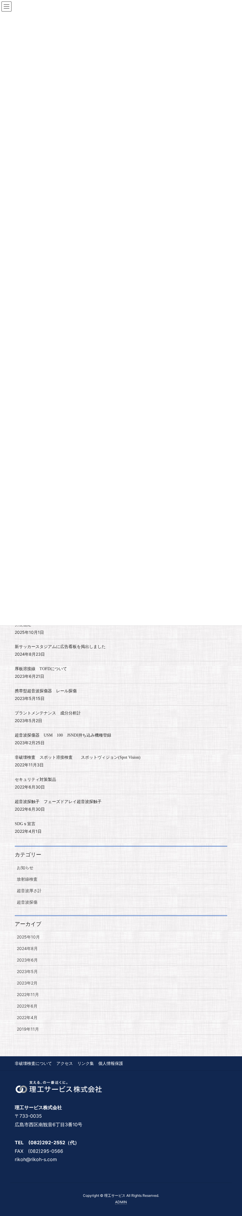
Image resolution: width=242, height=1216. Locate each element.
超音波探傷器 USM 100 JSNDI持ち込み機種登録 (63, 735)
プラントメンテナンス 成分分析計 (48, 713)
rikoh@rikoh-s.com (36, 1159)
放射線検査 (27, 879)
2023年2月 (27, 982)
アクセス (64, 1063)
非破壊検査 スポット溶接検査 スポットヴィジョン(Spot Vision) (77, 757)
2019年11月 (28, 1028)
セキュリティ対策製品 (35, 779)
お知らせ (25, 867)
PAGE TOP (230, 1173)
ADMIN (121, 1202)
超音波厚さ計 (29, 890)
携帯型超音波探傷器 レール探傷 (46, 691)
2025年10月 (28, 936)
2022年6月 (27, 1005)
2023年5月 (27, 971)
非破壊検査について (33, 1063)
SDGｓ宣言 (25, 824)
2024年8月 (27, 948)
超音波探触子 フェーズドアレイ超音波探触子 (58, 801)
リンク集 (85, 1063)
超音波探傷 (27, 902)
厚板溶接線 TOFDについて (41, 669)
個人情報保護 (110, 1063)
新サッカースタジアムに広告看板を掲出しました (60, 646)
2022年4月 (27, 1017)
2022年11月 (28, 994)
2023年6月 (27, 959)
